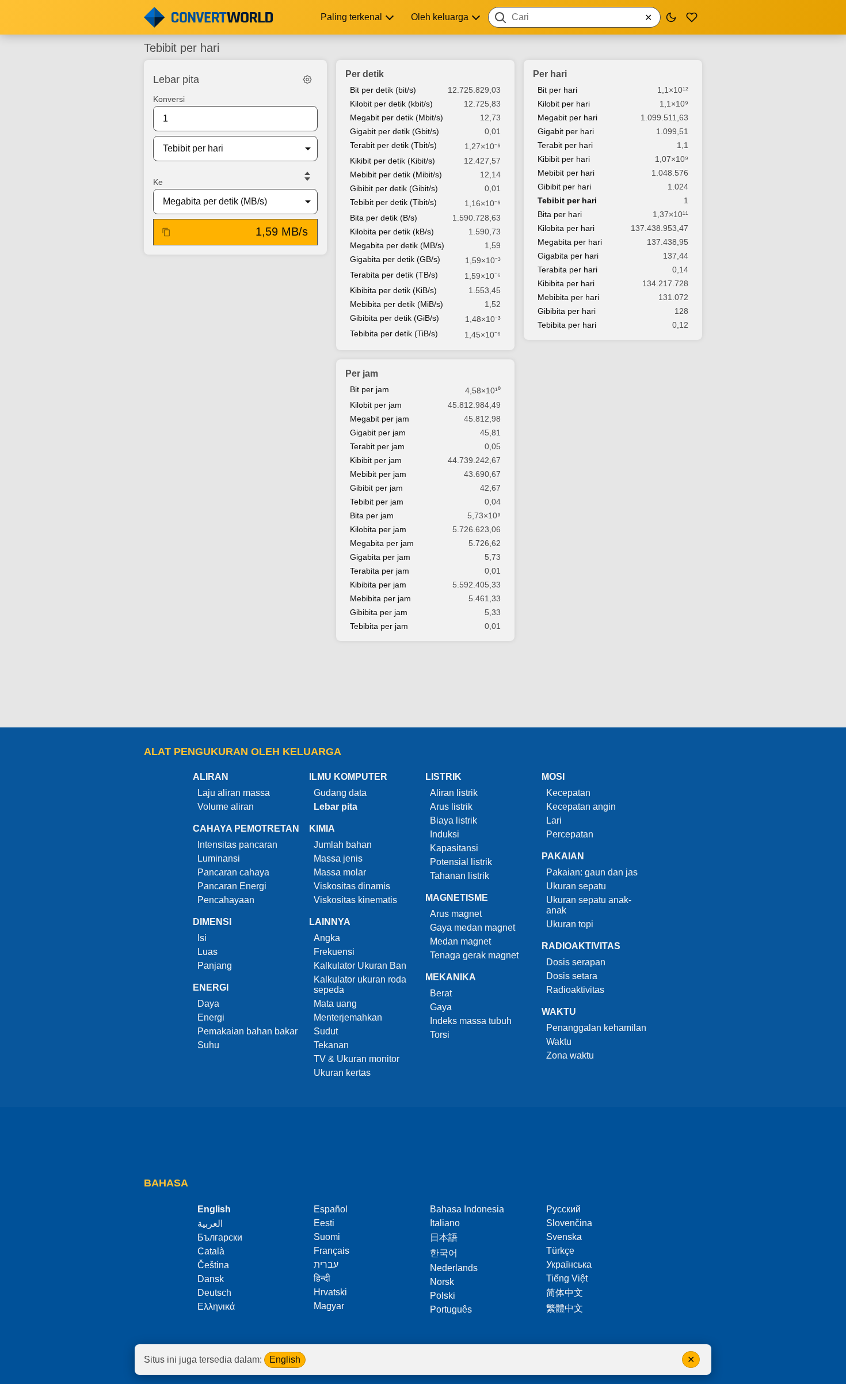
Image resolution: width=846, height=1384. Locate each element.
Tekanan (331, 1045)
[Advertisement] (423, 685)
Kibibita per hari (566, 283)
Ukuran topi (569, 924)
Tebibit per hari (567, 200)
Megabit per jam (379, 418)
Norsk (442, 1282)
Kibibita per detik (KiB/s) (393, 290)
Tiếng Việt (567, 1278)
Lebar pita (335, 807)
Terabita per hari (567, 269)
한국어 (444, 1253)
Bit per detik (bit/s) (383, 89)
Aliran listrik (454, 793)
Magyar (329, 1306)
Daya (208, 1003)
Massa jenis (338, 858)
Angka (327, 938)
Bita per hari (560, 214)
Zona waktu (570, 1055)
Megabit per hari (567, 117)
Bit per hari (557, 89)
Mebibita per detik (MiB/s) (396, 304)
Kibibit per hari (564, 159)
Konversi (169, 99)
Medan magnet (460, 941)
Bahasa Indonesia (467, 1209)
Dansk (210, 1279)
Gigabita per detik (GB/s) (395, 259)
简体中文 (564, 1293)
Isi (202, 938)
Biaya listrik (453, 820)
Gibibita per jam (378, 612)
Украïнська (569, 1264)
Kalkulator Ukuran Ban (360, 965)
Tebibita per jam (379, 626)
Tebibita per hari (567, 324)
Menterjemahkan (348, 1017)
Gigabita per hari (568, 255)
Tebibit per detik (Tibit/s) (393, 202)
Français (331, 1251)
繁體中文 (564, 1308)
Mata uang (335, 1003)
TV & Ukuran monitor (356, 1059)
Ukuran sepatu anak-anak (588, 905)
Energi (210, 1017)
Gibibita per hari (567, 311)
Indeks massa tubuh (471, 1021)
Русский (563, 1209)
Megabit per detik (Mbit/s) (396, 117)
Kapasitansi (454, 848)
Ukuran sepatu (576, 886)
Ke (158, 182)
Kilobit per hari (564, 103)
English (284, 1359)
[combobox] (574, 17)
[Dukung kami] (691, 17)
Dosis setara (571, 976)
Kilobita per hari (566, 228)
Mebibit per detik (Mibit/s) (396, 174)
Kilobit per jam (376, 404)
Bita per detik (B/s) (383, 217)
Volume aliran (225, 807)
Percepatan (569, 834)
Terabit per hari (565, 145)
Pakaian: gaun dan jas (592, 872)
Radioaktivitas (575, 990)
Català (210, 1251)
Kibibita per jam (378, 584)
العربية (210, 1223)
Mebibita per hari (568, 297)
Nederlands (454, 1268)
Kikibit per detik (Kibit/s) (392, 160)
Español (331, 1209)
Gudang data (340, 793)
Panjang (214, 965)
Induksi (444, 834)
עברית (326, 1264)
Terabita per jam (379, 570)
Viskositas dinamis (352, 886)
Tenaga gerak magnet (474, 955)
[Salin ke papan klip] (166, 232)
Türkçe (560, 1251)
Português (451, 1309)
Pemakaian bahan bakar (247, 1031)
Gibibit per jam (376, 487)
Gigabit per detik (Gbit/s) (394, 131)
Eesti (324, 1223)
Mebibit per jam (378, 474)
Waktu (558, 1041)
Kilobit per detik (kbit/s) (391, 103)
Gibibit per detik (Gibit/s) (394, 188)
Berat (441, 993)
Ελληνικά (216, 1306)
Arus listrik (451, 807)
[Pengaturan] (307, 79)
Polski (442, 1295)
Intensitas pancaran (237, 845)
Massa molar (340, 872)
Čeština (213, 1265)
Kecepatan (568, 793)
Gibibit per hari (564, 186)
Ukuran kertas (342, 1073)
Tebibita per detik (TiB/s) (394, 333)
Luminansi (218, 858)
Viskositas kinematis (355, 900)
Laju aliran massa (233, 793)
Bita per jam (372, 515)
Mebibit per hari (566, 172)
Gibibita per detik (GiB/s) (394, 318)
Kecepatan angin (581, 807)
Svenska (564, 1237)
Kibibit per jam (376, 460)
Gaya (441, 1007)
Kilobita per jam (378, 529)
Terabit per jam (377, 446)
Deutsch (214, 1293)
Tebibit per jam (376, 501)
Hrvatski (330, 1292)
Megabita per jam (382, 543)
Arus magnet (456, 914)
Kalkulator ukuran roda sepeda (360, 985)
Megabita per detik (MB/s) (397, 245)
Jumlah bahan (343, 845)
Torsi (439, 1035)
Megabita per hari (570, 242)
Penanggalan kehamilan (596, 1028)
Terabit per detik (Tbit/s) (393, 145)
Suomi (327, 1237)
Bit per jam (369, 389)
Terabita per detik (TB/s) (394, 274)
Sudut (326, 1031)
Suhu (208, 1045)
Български (219, 1237)
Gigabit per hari (566, 131)
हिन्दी (322, 1278)
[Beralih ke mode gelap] (671, 17)
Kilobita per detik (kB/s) (392, 231)
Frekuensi (334, 952)
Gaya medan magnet (472, 927)
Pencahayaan (225, 900)
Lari (554, 820)
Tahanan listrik (459, 876)
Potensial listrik (461, 862)
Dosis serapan (575, 962)
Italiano (445, 1223)
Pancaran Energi (231, 886)
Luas (207, 952)
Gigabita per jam (380, 557)
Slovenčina (569, 1223)
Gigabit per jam (378, 432)
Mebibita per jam (380, 598)
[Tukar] (307, 176)
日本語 (444, 1237)
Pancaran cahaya (233, 872)
